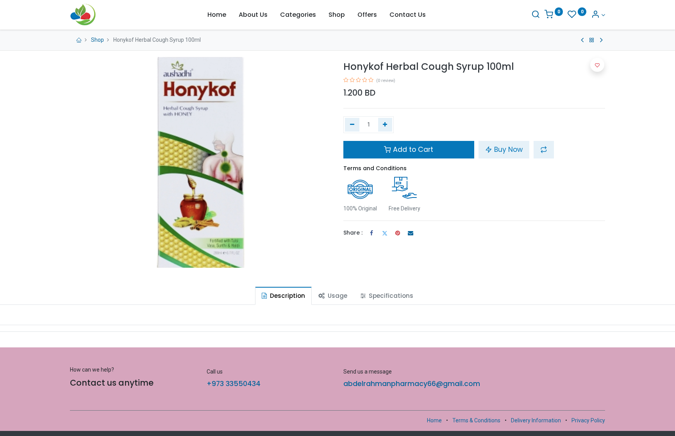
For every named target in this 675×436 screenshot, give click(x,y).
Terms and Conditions (375, 168)
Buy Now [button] (507, 149)
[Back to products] (591, 40)
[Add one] (385, 125)
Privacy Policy (588, 420)
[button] (544, 149)
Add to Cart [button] (412, 149)
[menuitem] (216, 14)
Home (434, 420)
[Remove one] (352, 125)
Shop (97, 40)
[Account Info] (598, 15)
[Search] (535, 15)
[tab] (283, 296)
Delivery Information (536, 420)
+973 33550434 (234, 383)
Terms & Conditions (476, 420)
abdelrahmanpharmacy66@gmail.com (411, 383)
